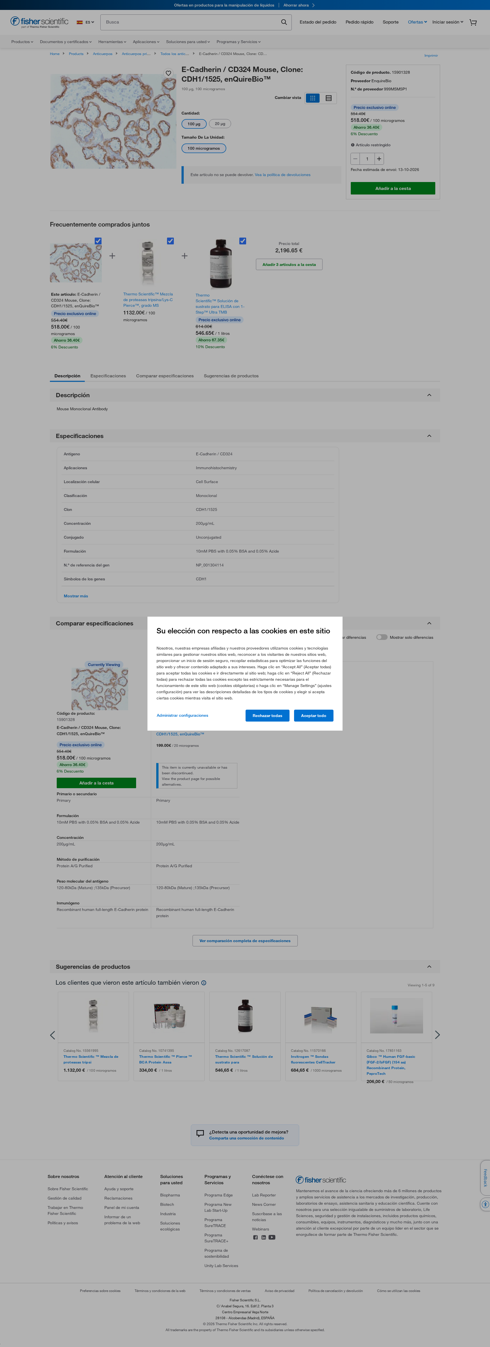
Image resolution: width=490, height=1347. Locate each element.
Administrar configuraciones (182, 715)
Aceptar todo (313, 715)
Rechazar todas (267, 715)
